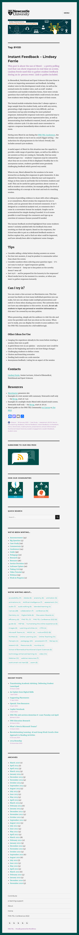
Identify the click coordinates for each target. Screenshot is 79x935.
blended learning (42, 607)
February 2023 (16, 806)
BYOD (50, 422)
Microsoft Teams (17, 632)
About (10, 906)
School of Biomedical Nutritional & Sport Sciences (30, 650)
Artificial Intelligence (32, 602)
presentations (36, 426)
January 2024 (15, 774)
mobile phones (26, 426)
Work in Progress (17, 578)
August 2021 (15, 857)
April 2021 (14, 869)
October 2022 (15, 817)
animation (51, 598)
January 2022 (15, 843)
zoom (34, 663)
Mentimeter (13, 393)
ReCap (53, 641)
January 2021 (15, 877)
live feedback (53, 424)
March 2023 (15, 803)
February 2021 (15, 875)
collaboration (26, 611)
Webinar (13, 575)
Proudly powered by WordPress (26, 929)
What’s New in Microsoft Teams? (23, 726)
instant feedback (43, 424)
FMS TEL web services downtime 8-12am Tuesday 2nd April (34, 715)
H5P (21, 624)
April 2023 (14, 800)
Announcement (16, 538)
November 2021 (16, 849)
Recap (14, 399)
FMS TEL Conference (46, 135)
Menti (10, 426)
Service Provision (17, 563)
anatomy (39, 598)
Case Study (34, 422)
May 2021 (14, 866)
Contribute (12, 896)
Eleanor (13, 422)
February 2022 (16, 840)
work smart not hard (18, 663)
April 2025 (14, 766)
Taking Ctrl (14, 569)
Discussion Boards (45, 615)
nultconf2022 (44, 632)
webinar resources (30, 658)
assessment (43, 422)
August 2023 (15, 789)
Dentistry (14, 615)
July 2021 (13, 860)
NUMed (13, 637)
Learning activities (28, 628)
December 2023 (16, 777)
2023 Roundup (16, 741)
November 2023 (16, 780)
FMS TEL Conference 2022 (45, 619)
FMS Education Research (20, 721)
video (43, 654)
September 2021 (16, 855)
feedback (21, 424)
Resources (26, 645)
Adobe (28, 598)
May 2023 (14, 797)
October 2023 (15, 783)
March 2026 (15, 763)
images (13, 628)
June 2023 (14, 794)
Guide (12, 552)
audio (12, 607)
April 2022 (14, 834)
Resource (13, 561)
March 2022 (15, 837)
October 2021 (15, 852)
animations (15, 602)
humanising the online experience (42, 624)
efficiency (14, 619)
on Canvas (46, 407)
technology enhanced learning (23, 654)
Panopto (13, 641)
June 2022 (14, 829)
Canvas (13, 611)
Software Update (17, 566)
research (13, 645)
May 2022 (14, 832)
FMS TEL (26, 619)
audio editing (25, 607)
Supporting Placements (19, 698)
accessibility (15, 598)
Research (13, 558)
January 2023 (15, 809)
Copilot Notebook (17, 709)
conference (42, 611)
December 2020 (16, 880)
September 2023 (16, 786)
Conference (14, 549)
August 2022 (15, 823)
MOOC (31, 632)
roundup (39, 645)
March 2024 (15, 771)
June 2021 (14, 863)
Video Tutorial (16, 572)
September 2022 (16, 820)
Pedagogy (14, 555)
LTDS (43, 628)
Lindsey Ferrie (14, 375)
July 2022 (14, 826)
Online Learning (28, 637)
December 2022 (16, 811)
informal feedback (31, 424)
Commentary (15, 546)
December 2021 (16, 846)
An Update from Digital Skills (22, 692)
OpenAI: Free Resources (19, 703)
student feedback (48, 429)
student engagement (34, 429)
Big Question (15, 540)
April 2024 (14, 768)
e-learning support (15, 901)
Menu (67, 13)
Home (10, 911)
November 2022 (16, 814)
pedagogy (27, 641)
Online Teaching (47, 637)
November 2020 (16, 883)
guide (12, 624)
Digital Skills (27, 615)
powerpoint (41, 641)
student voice (12, 431)
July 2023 (13, 791)
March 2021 (14, 872)
